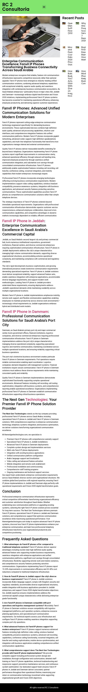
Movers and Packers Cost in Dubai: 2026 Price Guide (72, 56)
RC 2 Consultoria (15, 6)
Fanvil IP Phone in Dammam (25, 311)
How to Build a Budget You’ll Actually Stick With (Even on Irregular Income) (72, 83)
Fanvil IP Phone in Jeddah (23, 221)
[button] (44, 7)
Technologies (36, 399)
